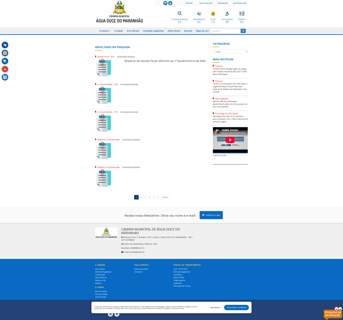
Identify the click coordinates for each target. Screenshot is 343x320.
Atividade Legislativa (153, 31)
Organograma (179, 280)
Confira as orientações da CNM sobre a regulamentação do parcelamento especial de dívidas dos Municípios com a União (230, 87)
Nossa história (101, 291)
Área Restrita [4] (239, 3)
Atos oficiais (100, 269)
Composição (100, 274)
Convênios (178, 274)
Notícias (188, 31)
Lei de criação (100, 297)
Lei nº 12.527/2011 (181, 269)
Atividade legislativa (103, 272)
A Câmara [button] (104, 31)
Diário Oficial (174, 31)
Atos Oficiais (133, 31)
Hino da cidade (101, 294)
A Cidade (118, 31)
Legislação (178, 283)
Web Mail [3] (222, 3)
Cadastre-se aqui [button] (213, 215)
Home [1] (189, 3)
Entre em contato (141, 269)
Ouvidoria (138, 272)
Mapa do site (202, 31)
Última (165, 197)
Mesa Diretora (101, 277)
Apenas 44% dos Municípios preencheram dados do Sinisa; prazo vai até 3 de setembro (230, 104)
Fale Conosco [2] (206, 3)
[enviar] (243, 31)
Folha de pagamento (182, 272)
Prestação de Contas (182, 286)
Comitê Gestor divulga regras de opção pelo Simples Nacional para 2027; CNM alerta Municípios (230, 71)
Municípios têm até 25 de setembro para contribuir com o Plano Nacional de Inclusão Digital (230, 119)
